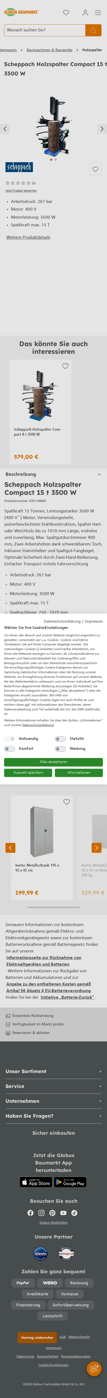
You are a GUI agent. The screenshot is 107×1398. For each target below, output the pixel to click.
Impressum (94, 621)
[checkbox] (9, 739)
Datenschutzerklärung (62, 621)
